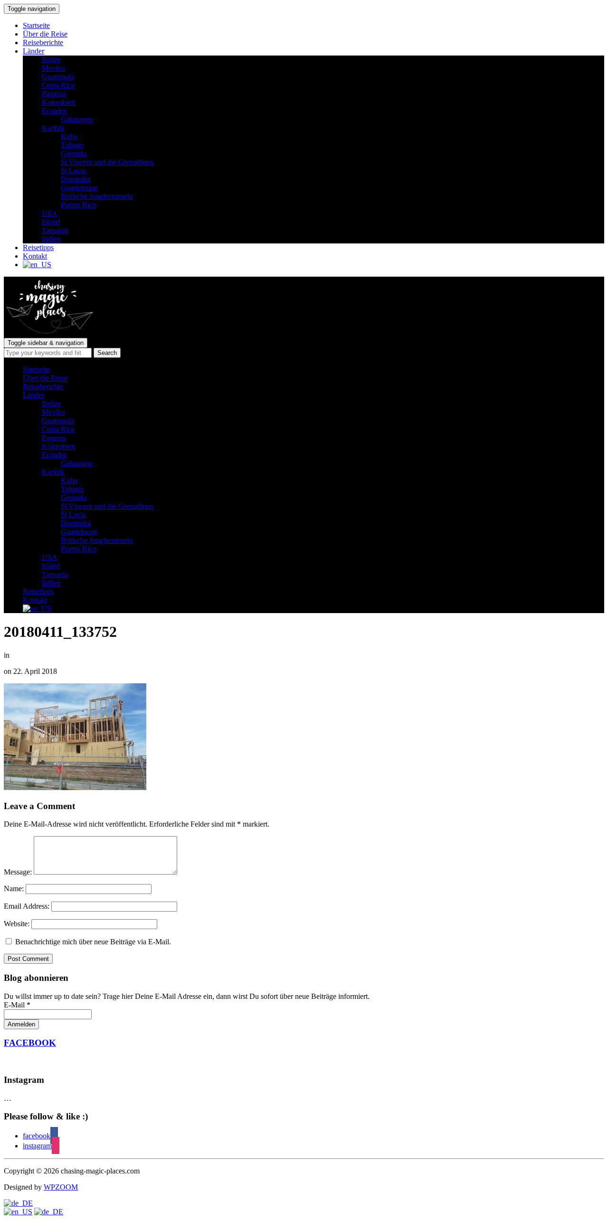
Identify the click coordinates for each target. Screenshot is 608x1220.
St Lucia (73, 171)
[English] (18, 1212)
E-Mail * (17, 1005)
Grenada (73, 153)
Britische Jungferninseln (97, 196)
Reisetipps (38, 247)
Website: (16, 924)
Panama (54, 94)
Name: (14, 889)
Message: (18, 872)
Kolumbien (59, 102)
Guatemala (58, 77)
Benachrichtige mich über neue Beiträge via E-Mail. (93, 942)
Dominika (76, 179)
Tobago (72, 145)
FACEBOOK (30, 1043)
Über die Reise (45, 34)
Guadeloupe (79, 188)
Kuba (69, 136)
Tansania (55, 230)
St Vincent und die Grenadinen (107, 162)
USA (49, 213)
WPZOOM (61, 1187)
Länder (33, 51)
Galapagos (77, 119)
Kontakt (35, 256)
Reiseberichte (43, 42)
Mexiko (53, 68)
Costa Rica (58, 85)
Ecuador (54, 111)
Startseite (36, 25)
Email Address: (26, 906)
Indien (51, 239)
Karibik (53, 128)
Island (51, 222)
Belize (51, 60)
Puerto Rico (78, 205)
